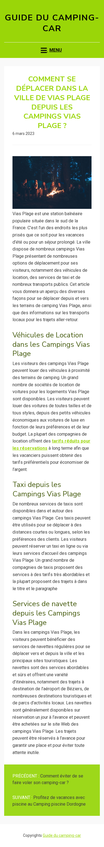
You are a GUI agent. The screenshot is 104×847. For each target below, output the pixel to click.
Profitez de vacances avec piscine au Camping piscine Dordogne (49, 801)
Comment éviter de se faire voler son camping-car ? (47, 779)
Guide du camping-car (52, 23)
